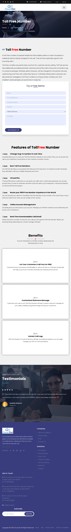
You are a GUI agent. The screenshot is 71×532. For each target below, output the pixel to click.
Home (4, 28)
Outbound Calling (44, 459)
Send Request (12, 130)
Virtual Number (43, 453)
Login (57, 1)
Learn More (5, 447)
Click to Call (42, 456)
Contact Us (41, 442)
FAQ (39, 439)
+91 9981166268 (32, 1)
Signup (64, 1)
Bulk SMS (41, 465)
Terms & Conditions (44, 432)
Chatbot (41, 468)
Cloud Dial (17, 527)
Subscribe (29, 514)
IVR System (42, 450)
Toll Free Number (43, 462)
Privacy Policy (42, 435)
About (37, 527)
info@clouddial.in (47, 1)
